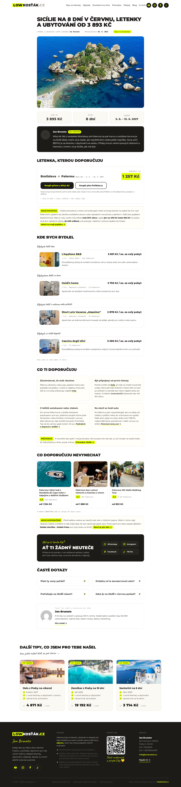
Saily (113, 385)
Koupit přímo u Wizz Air (57, 185)
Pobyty (126, 5)
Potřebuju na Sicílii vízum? (56, 594)
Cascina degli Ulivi (73, 341)
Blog (134, 5)
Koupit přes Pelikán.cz (91, 185)
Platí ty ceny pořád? (53, 581)
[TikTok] (166, 5)
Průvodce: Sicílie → (85, 442)
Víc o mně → (61, 623)
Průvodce (116, 5)
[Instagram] (154, 5)
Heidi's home (70, 283)
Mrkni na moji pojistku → (53, 224)
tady (74, 391)
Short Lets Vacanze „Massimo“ (81, 312)
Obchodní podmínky (61, 782)
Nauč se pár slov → (103, 527)
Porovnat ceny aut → (111, 424)
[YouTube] (148, 5)
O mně (142, 5)
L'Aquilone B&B (71, 254)
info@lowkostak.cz (148, 754)
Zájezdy (86, 5)
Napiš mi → (144, 760)
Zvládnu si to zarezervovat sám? (115, 581)
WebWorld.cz (163, 782)
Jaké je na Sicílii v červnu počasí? (115, 594)
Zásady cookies (106, 782)
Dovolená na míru (101, 5)
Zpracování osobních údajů (85, 782)
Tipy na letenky (73, 5)
